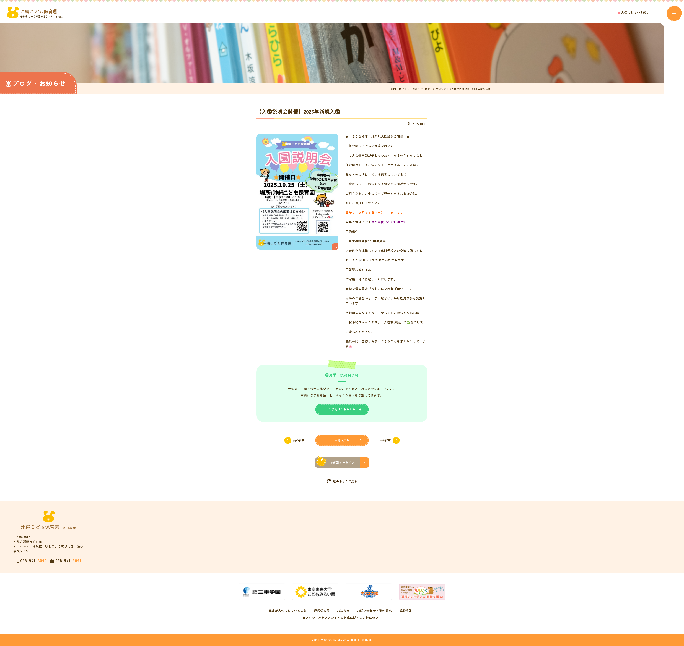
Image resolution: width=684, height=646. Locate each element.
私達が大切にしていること (288, 610)
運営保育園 (322, 610)
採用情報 (405, 610)
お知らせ (343, 610)
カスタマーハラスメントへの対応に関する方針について (342, 617)
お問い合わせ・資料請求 (374, 610)
